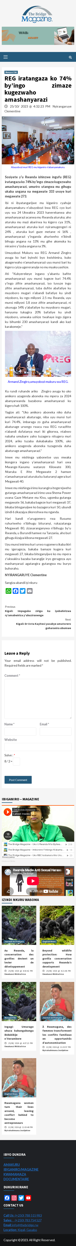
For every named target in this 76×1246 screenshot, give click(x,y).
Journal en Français (14, 941)
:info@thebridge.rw (21, 1225)
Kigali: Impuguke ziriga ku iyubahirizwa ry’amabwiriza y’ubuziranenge (38, 611)
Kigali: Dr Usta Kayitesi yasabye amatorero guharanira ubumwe (43, 624)
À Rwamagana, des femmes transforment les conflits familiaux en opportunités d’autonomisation (57, 1034)
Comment (12, 675)
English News (49, 941)
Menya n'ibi (11, 72)
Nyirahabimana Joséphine (55, 1050)
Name (9, 724)
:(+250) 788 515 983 (23, 1215)
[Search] (70, 57)
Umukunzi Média (8, 861)
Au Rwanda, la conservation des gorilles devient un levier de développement (19, 958)
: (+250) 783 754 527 (23, 1220)
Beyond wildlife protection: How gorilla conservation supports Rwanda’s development (57, 958)
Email (44, 724)
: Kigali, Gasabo (20, 1230)
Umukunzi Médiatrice (15, 974)
